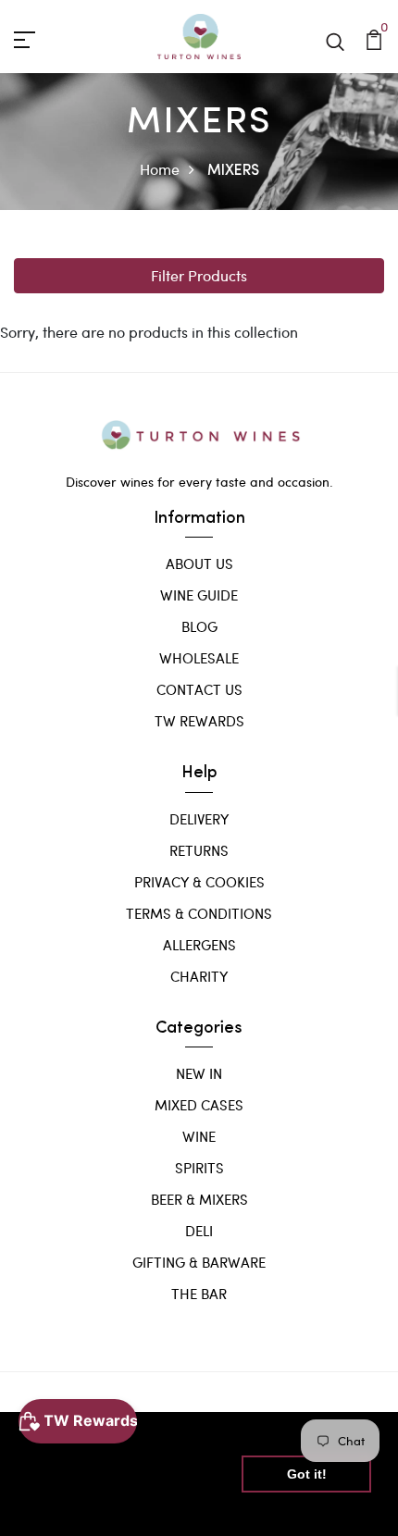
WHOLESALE (199, 658)
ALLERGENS (199, 944)
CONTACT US (199, 689)
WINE (199, 1136)
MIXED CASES (199, 1105)
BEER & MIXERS (199, 1199)
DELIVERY (199, 819)
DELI (199, 1230)
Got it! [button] (307, 1474)
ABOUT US (199, 563)
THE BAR (199, 1293)
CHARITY (199, 976)
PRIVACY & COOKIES (199, 882)
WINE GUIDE (199, 595)
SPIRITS (199, 1167)
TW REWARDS (199, 721)
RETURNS (199, 850)
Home (160, 169)
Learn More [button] (67, 1507)
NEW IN (199, 1073)
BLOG (199, 626)
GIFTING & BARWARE (199, 1262)
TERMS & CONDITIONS (199, 913)
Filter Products (199, 275)
